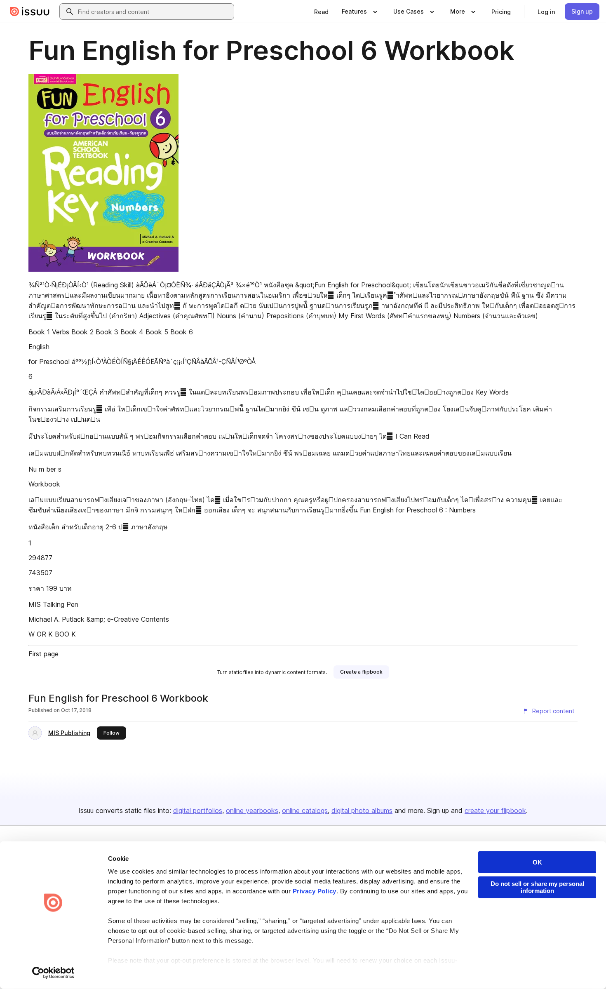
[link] (321, 11)
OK (537, 862)
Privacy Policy (314, 891)
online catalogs (305, 810)
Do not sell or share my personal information (537, 887)
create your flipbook (495, 810)
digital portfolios (197, 810)
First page (43, 654)
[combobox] (154, 11)
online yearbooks (252, 810)
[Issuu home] (30, 11)
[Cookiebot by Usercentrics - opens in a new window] (53, 973)
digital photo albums (361, 810)
